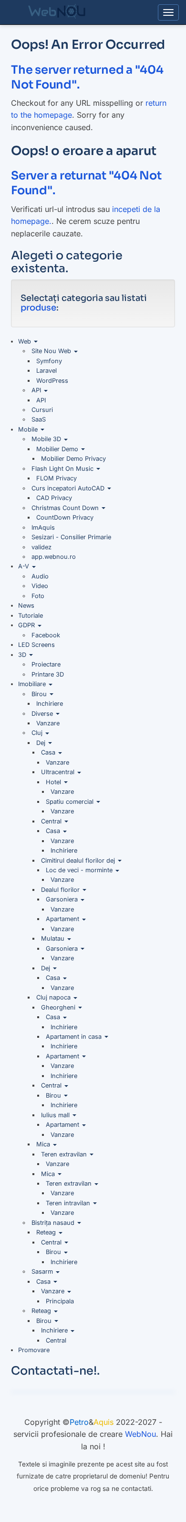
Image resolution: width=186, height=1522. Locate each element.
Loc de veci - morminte (80, 870)
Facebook (45, 635)
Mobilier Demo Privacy (73, 458)
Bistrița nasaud (53, 1222)
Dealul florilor (61, 889)
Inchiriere (49, 703)
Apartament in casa (74, 1036)
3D (23, 654)
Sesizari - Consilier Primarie (71, 537)
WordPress (52, 380)
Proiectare (46, 664)
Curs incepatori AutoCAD (68, 488)
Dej (41, 742)
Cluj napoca (54, 997)
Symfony (49, 361)
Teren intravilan (69, 1203)
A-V (24, 566)
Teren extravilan (65, 1154)
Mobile (29, 429)
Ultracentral (58, 772)
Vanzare (48, 723)
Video (39, 585)
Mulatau (53, 938)
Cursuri (42, 409)
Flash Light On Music (63, 468)
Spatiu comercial (70, 801)
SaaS (38, 419)
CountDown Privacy (64, 517)
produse (38, 307)
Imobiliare (33, 684)
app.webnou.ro (53, 556)
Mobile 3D (47, 439)
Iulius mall (56, 1115)
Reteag (47, 1232)
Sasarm (43, 1271)
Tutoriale (30, 615)
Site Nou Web (52, 351)
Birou (40, 694)
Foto (37, 596)
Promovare (34, 1350)
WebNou (140, 1434)
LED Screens (36, 644)
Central (52, 821)
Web (25, 341)
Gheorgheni (59, 1007)
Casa (49, 752)
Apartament (63, 918)
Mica (44, 1144)
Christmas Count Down (66, 507)
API (37, 390)
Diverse (43, 713)
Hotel (54, 782)
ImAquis (43, 527)
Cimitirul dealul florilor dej (79, 860)
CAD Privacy (54, 497)
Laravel (46, 370)
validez (41, 547)
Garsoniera (63, 899)
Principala (60, 1301)
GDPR (27, 625)
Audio (40, 576)
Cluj (37, 732)
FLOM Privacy (56, 478)
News (26, 605)
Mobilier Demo (58, 449)
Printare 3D (47, 674)
